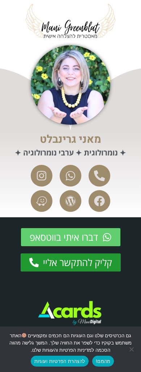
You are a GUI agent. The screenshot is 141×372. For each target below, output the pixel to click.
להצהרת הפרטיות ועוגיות (59, 361)
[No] (132, 349)
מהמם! (103, 361)
